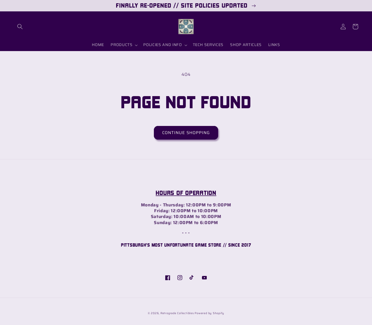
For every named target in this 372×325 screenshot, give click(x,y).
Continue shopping (186, 132)
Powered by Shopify (209, 313)
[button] (20, 26)
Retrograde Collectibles (177, 313)
